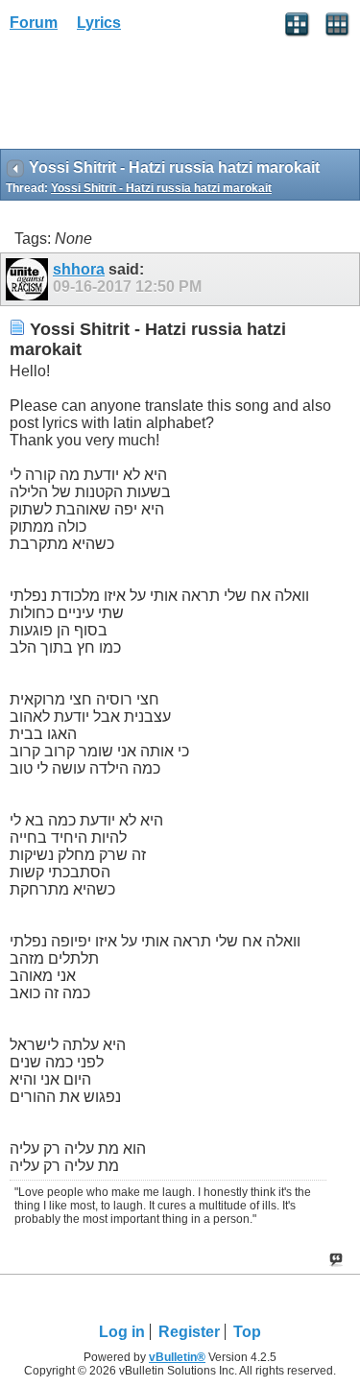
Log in (122, 1332)
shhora (79, 269)
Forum (34, 22)
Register (189, 1332)
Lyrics (99, 22)
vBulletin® (177, 1357)
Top (247, 1332)
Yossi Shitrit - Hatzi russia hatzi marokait (161, 188)
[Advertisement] (153, 97)
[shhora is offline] (29, 279)
